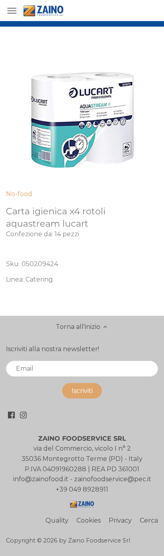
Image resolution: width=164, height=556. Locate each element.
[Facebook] (11, 414)
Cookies (88, 520)
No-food (19, 194)
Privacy (120, 520)
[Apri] (12, 11)
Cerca (149, 520)
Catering (39, 279)
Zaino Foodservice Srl (99, 540)
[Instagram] (23, 414)
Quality (56, 520)
